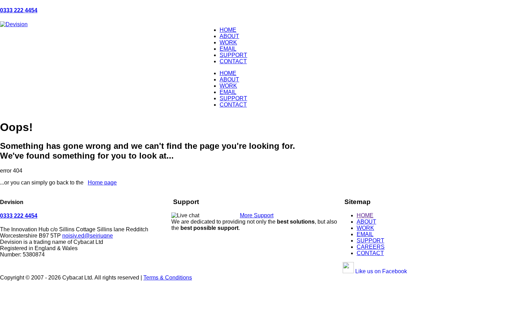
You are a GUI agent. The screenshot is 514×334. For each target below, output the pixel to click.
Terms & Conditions (167, 278)
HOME (228, 30)
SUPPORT (233, 55)
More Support (256, 215)
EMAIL (228, 49)
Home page (102, 183)
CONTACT (233, 61)
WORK (228, 42)
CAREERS (371, 247)
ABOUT (229, 36)
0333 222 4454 (18, 10)
